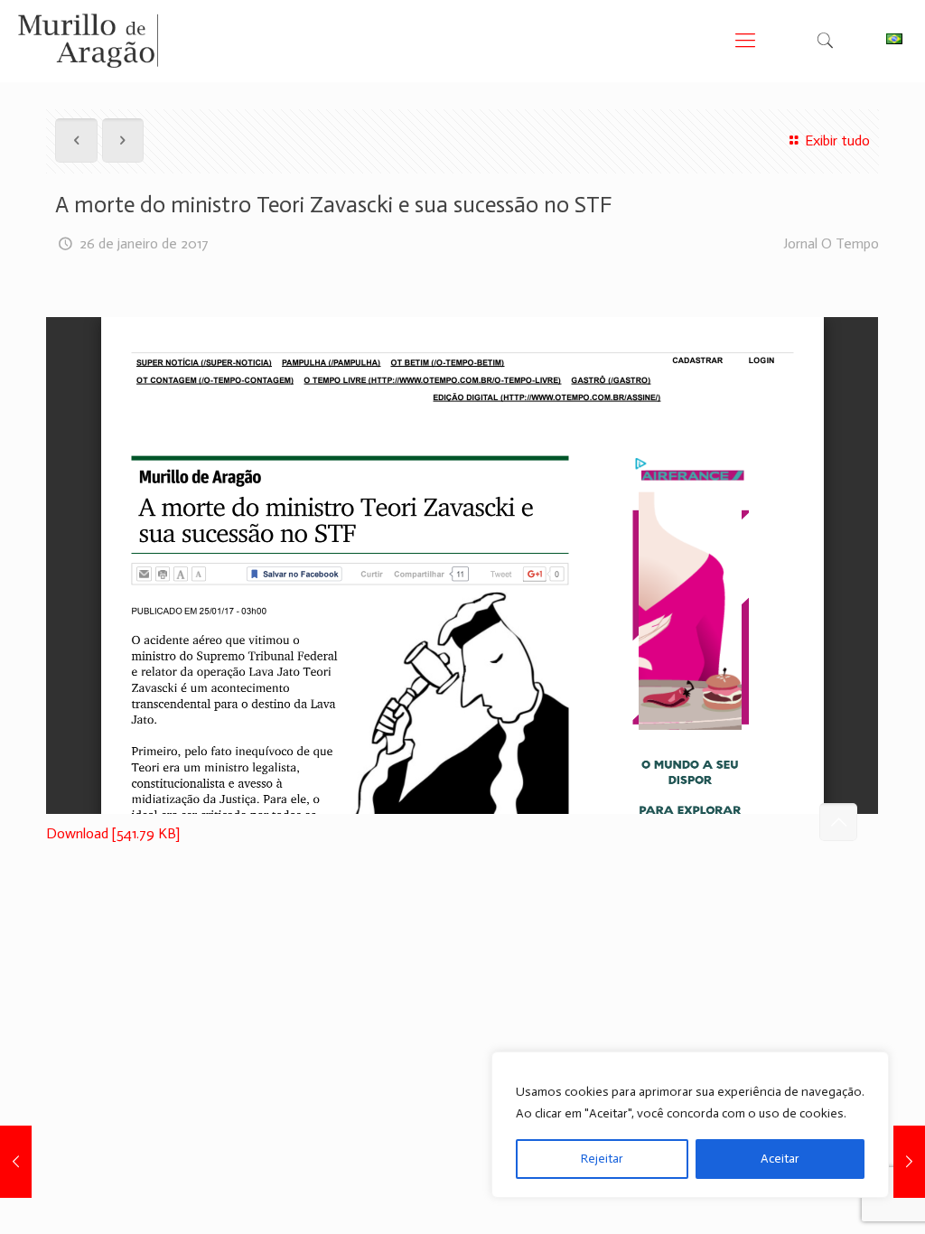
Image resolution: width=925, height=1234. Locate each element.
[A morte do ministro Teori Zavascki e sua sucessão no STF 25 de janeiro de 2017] (16, 1162)
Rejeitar (602, 1158)
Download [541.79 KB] (113, 833)
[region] (690, 1125)
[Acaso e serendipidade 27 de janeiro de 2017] (909, 1162)
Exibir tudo (837, 140)
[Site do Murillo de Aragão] (88, 40)
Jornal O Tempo (831, 243)
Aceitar (780, 1158)
